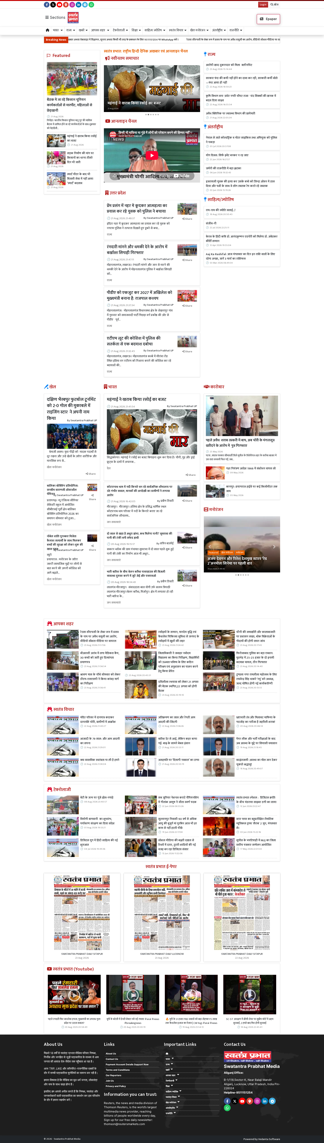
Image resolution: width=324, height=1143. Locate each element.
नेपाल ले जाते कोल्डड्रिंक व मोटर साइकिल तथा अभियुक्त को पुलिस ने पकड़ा (241, 140)
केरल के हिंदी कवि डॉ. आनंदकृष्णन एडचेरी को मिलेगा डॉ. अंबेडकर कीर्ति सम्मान (242, 239)
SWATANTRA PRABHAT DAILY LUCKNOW (162, 954)
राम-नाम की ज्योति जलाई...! (220, 210)
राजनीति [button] (234, 30)
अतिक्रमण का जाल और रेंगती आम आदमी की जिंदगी (176, 719)
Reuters (109, 1103)
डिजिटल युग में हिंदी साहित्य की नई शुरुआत (99, 842)
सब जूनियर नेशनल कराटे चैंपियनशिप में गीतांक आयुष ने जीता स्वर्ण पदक (178, 800)
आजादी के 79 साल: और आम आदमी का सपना (100, 741)
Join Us (110, 1080)
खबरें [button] (81, 30)
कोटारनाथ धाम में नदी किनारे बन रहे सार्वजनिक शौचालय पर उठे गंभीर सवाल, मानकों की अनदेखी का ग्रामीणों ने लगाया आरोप (139, 491)
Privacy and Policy (116, 1086)
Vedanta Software (269, 1139)
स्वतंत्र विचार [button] (176, 30)
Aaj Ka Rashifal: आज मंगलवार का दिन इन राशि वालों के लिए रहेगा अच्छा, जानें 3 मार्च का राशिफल (240, 256)
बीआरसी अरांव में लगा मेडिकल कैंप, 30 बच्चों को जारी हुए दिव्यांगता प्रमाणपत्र (256, 40)
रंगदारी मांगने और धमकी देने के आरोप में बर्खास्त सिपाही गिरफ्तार (137, 250)
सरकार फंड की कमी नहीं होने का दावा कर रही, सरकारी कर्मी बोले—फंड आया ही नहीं (242, 80)
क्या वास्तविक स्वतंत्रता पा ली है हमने (99, 760)
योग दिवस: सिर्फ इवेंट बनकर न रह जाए (227, 155)
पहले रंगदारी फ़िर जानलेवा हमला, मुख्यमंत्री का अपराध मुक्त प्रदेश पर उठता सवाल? (74, 1021)
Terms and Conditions (118, 1069)
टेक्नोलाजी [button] (119, 30)
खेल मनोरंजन (54, 467)
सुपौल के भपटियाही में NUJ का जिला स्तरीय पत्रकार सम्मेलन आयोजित (256, 842)
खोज (275, 4)
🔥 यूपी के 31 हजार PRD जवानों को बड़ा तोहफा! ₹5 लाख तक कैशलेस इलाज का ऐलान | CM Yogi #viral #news (191, 1021)
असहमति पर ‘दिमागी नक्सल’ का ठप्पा (178, 760)
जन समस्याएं (114, 522)
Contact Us (112, 1059)
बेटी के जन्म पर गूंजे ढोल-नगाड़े (96, 798)
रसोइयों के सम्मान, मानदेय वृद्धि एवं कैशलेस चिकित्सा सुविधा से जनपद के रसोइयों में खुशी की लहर (178, 636)
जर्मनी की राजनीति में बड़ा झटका (223, 168)
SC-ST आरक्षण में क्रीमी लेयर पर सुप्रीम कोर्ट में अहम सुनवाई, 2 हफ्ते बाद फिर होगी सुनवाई (249, 1021)
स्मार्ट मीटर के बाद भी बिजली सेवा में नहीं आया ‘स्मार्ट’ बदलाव (80, 179)
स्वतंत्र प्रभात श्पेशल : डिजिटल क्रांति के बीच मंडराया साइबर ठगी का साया (256, 800)
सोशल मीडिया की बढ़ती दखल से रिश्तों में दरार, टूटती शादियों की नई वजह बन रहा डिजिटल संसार (177, 845)
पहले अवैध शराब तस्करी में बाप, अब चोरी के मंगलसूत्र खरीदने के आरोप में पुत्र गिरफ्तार (240, 443)
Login (263, 4)
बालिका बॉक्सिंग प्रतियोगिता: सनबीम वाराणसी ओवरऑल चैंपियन (62, 490)
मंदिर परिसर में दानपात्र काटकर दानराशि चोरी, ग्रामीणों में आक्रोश (98, 719)
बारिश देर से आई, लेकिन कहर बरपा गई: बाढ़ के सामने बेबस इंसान (177, 741)
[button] (111, 91)
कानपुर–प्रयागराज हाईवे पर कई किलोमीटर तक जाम (252, 489)
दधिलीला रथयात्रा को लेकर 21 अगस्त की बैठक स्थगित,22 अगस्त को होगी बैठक (178, 686)
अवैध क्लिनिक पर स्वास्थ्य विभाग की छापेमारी (230, 113)
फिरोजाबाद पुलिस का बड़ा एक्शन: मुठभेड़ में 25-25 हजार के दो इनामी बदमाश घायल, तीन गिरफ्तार (255, 658)
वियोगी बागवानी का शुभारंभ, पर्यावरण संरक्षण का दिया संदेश (97, 821)
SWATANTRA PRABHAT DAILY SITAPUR (82, 954)
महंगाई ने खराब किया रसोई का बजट (82, 138)
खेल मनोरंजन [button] (197, 30)
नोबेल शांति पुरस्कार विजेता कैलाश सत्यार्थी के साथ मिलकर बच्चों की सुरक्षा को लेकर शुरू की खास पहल (65, 542)
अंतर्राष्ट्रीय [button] (217, 30)
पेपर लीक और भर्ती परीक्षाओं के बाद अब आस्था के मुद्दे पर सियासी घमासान (256, 741)
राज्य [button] (69, 30)
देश (109, 468)
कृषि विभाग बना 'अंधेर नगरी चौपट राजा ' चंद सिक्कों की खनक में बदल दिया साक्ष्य (241, 98)
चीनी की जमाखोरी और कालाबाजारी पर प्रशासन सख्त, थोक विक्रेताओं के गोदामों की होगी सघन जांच (255, 636)
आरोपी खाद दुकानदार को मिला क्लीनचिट (229, 65)
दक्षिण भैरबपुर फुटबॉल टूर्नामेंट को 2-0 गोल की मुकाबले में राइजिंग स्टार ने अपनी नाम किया (71, 409)
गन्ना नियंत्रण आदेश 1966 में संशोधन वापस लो (251, 468)
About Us (111, 1053)
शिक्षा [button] (135, 30)
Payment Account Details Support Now (127, 1064)
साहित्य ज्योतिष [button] (153, 30)
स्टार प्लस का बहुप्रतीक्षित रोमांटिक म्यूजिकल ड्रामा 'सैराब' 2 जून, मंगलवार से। (256, 823)
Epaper (271, 19)
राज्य (109, 234)
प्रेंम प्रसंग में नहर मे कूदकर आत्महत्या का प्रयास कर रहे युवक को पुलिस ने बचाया (137, 208)
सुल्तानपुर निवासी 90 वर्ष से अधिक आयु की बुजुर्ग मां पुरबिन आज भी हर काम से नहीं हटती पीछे (177, 823)
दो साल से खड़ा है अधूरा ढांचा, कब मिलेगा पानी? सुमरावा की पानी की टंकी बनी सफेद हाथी (139, 535)
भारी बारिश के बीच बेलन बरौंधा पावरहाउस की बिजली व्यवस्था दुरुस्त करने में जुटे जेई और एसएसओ (136, 573)
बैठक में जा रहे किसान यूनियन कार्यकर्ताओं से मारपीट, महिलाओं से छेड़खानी (69, 105)
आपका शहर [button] (98, 30)
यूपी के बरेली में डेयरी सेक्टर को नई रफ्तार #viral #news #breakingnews (132, 1021)
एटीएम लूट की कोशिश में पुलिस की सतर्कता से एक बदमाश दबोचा (133, 341)
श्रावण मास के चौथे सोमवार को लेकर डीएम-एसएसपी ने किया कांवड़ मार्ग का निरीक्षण (100, 679)
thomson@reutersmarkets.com (124, 1124)
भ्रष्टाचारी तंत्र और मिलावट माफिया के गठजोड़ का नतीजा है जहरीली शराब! (256, 719)
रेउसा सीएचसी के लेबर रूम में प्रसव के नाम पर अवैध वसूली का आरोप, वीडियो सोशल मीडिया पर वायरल (162, 40)
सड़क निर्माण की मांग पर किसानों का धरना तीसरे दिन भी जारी (80, 158)
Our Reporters (113, 1075)
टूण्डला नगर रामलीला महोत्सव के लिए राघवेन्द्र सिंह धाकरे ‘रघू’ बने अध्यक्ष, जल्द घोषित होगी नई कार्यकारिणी (256, 679)
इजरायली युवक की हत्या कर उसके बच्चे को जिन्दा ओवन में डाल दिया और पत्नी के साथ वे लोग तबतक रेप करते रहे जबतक (240, 183)
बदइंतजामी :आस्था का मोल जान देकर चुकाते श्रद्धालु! (256, 762)
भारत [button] (56, 30)
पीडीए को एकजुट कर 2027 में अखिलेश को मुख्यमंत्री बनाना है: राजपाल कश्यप (139, 295)
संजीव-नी (211, 223)
